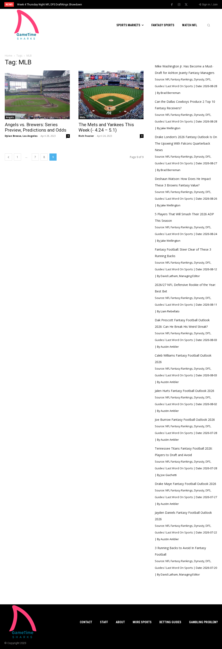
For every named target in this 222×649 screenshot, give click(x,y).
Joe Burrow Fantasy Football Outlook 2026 (185, 419)
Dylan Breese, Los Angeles (21, 135)
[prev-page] (8, 157)
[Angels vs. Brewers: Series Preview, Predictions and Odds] (37, 94)
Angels (10, 117)
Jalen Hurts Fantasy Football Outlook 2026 (184, 391)
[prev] (115, 4)
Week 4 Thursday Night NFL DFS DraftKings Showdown (49, 4)
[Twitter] (186, 5)
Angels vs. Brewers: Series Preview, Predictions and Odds (35, 127)
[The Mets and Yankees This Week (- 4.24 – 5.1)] (111, 94)
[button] (208, 25)
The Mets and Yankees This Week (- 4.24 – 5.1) (106, 127)
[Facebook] (172, 5)
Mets (82, 117)
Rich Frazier (86, 135)
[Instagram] (179, 5)
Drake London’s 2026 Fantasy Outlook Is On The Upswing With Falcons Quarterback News (186, 143)
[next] (122, 4)
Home (8, 55)
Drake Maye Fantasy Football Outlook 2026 (185, 484)
